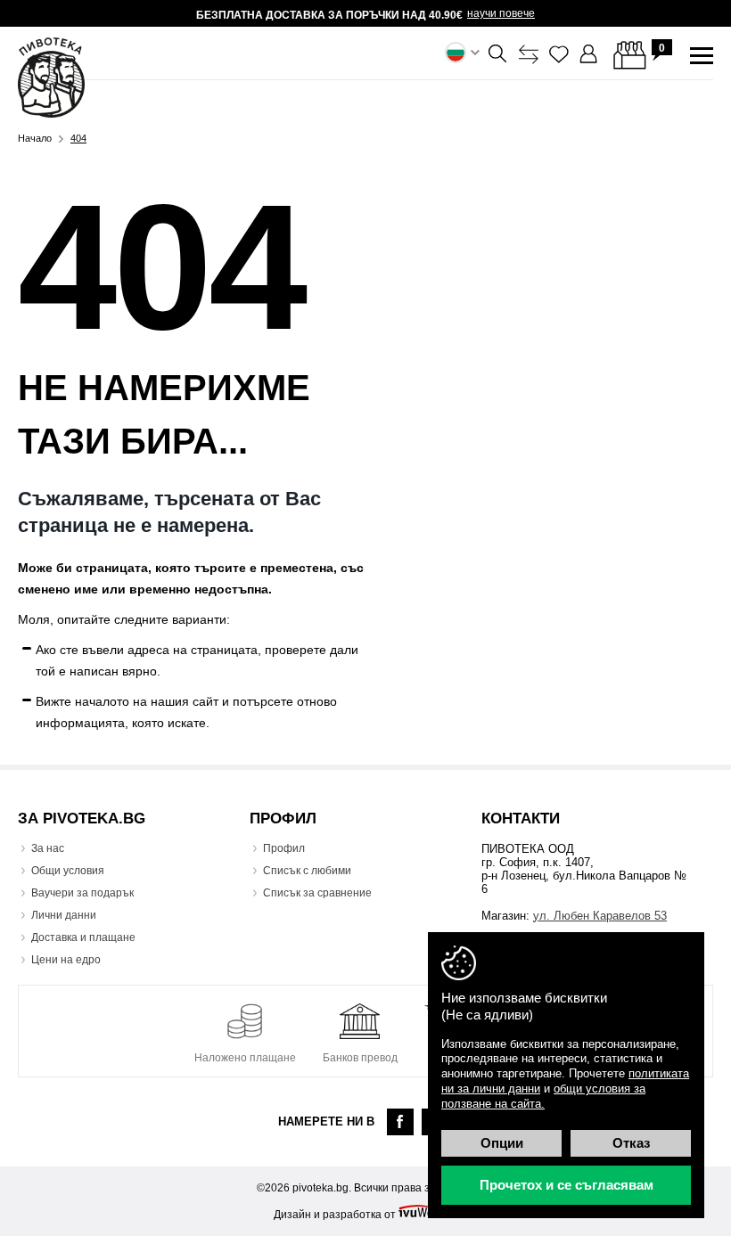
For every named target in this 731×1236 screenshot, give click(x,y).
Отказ (631, 1142)
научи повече (501, 13)
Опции (501, 1142)
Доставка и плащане (83, 937)
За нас (47, 848)
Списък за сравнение (317, 893)
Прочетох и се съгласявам (566, 1184)
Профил (284, 848)
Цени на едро (66, 960)
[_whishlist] (559, 54)
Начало (35, 138)
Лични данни (63, 915)
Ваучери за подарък (82, 893)
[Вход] (589, 54)
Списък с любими (307, 870)
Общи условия (67, 870)
